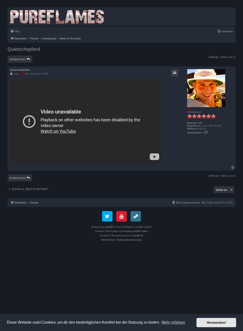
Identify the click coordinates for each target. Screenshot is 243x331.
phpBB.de (138, 235)
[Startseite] (58, 16)
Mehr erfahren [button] (173, 322)
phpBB (109, 227)
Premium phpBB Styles (135, 231)
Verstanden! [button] (216, 322)
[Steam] (136, 216)
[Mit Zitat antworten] (174, 72)
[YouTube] (121, 216)
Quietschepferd (24, 49)
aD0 (189, 109)
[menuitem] (15, 31)
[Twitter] (107, 216)
